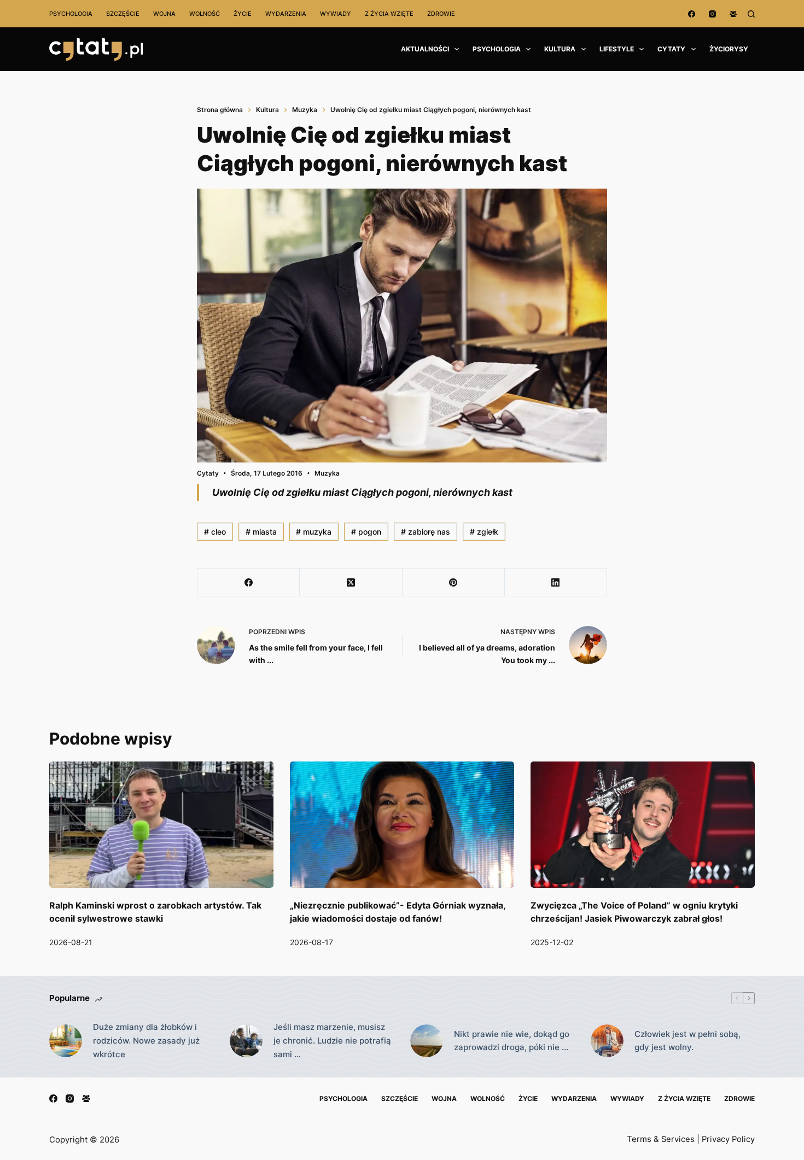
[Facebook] (691, 13)
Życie (243, 13)
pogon (366, 531)
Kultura (559, 49)
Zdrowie (441, 13)
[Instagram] (712, 13)
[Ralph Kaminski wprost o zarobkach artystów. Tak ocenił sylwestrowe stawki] (161, 824)
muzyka (313, 531)
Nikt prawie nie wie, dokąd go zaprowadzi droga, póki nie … (511, 1041)
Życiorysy (728, 49)
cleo (215, 531)
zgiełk (484, 531)
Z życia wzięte (389, 13)
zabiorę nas (425, 531)
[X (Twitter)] (351, 582)
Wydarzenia (285, 13)
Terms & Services (661, 1139)
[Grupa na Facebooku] (733, 13)
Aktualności (425, 49)
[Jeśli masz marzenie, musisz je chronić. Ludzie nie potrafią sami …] (246, 1040)
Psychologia (70, 13)
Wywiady (335, 13)
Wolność (204, 13)
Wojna (164, 13)
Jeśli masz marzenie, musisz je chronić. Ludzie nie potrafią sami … (332, 1040)
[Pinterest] (454, 582)
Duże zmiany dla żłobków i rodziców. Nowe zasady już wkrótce (146, 1040)
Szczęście (122, 13)
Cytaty (671, 49)
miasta (261, 531)
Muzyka (327, 473)
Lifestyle (616, 49)
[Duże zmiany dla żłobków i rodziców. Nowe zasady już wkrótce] (65, 1040)
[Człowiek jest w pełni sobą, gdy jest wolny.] (607, 1040)
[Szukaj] (751, 13)
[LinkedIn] (556, 582)
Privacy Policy (728, 1139)
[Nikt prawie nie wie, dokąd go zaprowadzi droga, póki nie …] (426, 1040)
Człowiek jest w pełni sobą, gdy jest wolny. (687, 1041)
